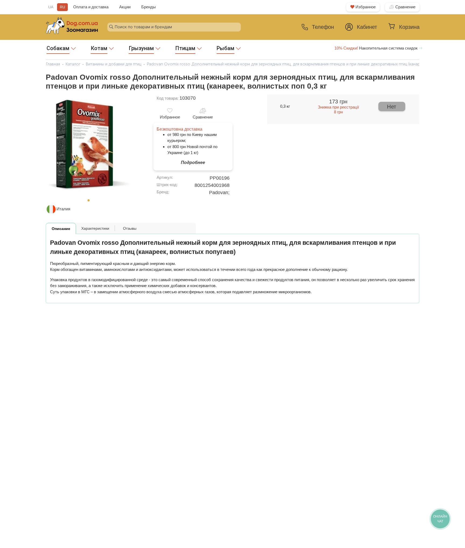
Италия (63, 209)
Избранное (365, 7)
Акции (125, 7)
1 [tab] (90, 202)
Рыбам (225, 48)
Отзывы (129, 228)
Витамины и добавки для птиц (113, 64)
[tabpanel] (90, 146)
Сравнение (404, 7)
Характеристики (95, 228)
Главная (53, 64)
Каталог (72, 64)
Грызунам (141, 48)
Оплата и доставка (90, 7)
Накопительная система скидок (376, 48)
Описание (61, 228)
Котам (99, 48)
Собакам (58, 48)
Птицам (185, 48)
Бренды (148, 7)
